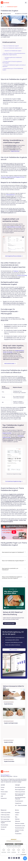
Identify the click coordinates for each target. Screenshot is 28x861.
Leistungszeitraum (10, 194)
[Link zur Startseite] (5, 771)
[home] (5, 2)
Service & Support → (5, 775)
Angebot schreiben (6, 433)
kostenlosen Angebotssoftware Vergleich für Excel (13, 177)
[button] (25, 2)
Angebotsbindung (15, 151)
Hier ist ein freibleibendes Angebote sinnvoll (12, 47)
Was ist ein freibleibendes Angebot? (11, 45)
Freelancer (15, 271)
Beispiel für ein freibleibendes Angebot (13, 50)
